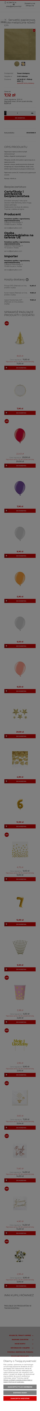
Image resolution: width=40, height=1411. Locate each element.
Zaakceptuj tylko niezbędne (20, 1387)
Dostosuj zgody (20, 1393)
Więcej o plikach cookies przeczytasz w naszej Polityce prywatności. (17, 1381)
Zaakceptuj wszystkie (20, 1398)
